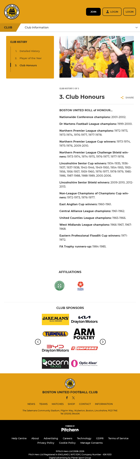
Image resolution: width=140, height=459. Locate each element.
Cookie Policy (67, 442)
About (35, 438)
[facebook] (67, 398)
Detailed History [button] (30, 51)
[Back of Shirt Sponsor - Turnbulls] (55, 334)
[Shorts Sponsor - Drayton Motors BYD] (55, 349)
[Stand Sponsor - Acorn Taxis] (55, 363)
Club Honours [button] (28, 65)
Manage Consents (91, 442)
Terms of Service (118, 438)
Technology (84, 438)
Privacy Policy (45, 442)
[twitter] (73, 398)
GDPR (99, 438)
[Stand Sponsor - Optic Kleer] (84, 363)
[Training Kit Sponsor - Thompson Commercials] (84, 349)
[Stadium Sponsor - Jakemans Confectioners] (55, 320)
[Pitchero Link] (70, 430)
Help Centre (19, 438)
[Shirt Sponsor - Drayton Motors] (84, 320)
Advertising (51, 438)
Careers (67, 438)
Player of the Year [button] (31, 58)
